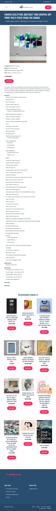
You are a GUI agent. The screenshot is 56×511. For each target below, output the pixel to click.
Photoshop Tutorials (12, 489)
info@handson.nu (47, 1)
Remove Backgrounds (12, 494)
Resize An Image (11, 491)
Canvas (17, 66)
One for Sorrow (44, 445)
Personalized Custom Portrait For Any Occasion (28, 435)
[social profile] (11, 2)
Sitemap (49, 508)
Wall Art (13, 66)
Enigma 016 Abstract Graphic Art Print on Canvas (28, 315)
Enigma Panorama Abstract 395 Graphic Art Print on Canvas (28, 359)
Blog (8, 497)
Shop (48, 7)
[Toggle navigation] (6, 7)
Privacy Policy (42, 508)
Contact (38, 506)
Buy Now (8, 81)
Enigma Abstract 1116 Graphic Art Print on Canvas (28, 395)
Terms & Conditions (46, 506)
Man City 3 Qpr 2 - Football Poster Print (11, 359)
